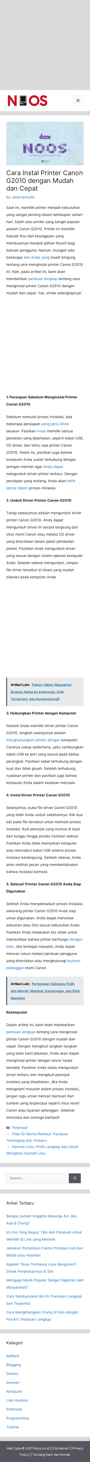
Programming (17, 1418)
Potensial (19, 1128)
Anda (41, 431)
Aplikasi (12, 1356)
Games (12, 1374)
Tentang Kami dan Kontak (51, 1455)
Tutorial (12, 1427)
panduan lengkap (42, 279)
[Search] (75, 1178)
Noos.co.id (41, 1448)
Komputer (14, 1391)
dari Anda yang (36, 257)
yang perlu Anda (55, 424)
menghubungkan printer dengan (33, 740)
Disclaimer (61, 1448)
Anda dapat (53, 467)
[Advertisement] (45, 45)
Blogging (13, 1365)
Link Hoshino (17, 1400)
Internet (12, 1383)
